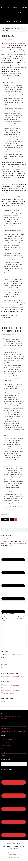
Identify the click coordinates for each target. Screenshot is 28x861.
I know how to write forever (13, 654)
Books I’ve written (6, 739)
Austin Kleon (14, 2)
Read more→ (12, 545)
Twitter (3, 748)
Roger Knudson (6, 47)
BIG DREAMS (7, 36)
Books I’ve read (5, 745)
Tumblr (3, 755)
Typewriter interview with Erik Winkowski (13, 731)
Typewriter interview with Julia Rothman (13, 725)
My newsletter (5, 742)
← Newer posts (5, 519)
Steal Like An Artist (19, 543)
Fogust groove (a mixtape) (9, 721)
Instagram (4, 752)
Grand (6, 657)
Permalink (4, 322)
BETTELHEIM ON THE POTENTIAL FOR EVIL (11, 329)
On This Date (4, 651)
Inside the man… (6, 728)
